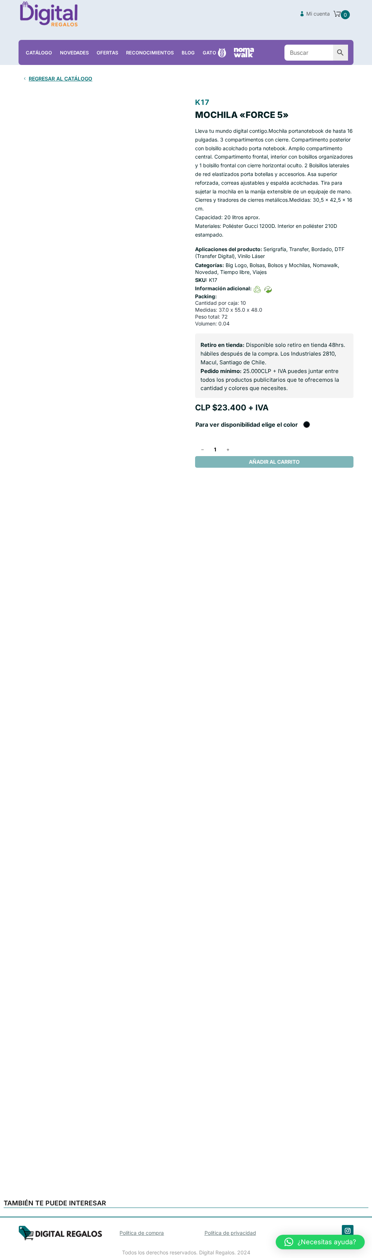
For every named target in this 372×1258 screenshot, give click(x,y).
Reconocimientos (150, 53)
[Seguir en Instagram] (347, 1231)
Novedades (74, 53)
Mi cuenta (318, 14)
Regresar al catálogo (60, 78)
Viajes (259, 272)
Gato (209, 53)
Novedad (206, 272)
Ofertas (107, 53)
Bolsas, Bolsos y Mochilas (280, 265)
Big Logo (236, 265)
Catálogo (39, 53)
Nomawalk (325, 265)
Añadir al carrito (274, 462)
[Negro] (306, 424)
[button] (320, 1242)
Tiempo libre (235, 272)
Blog (188, 53)
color (290, 424)
